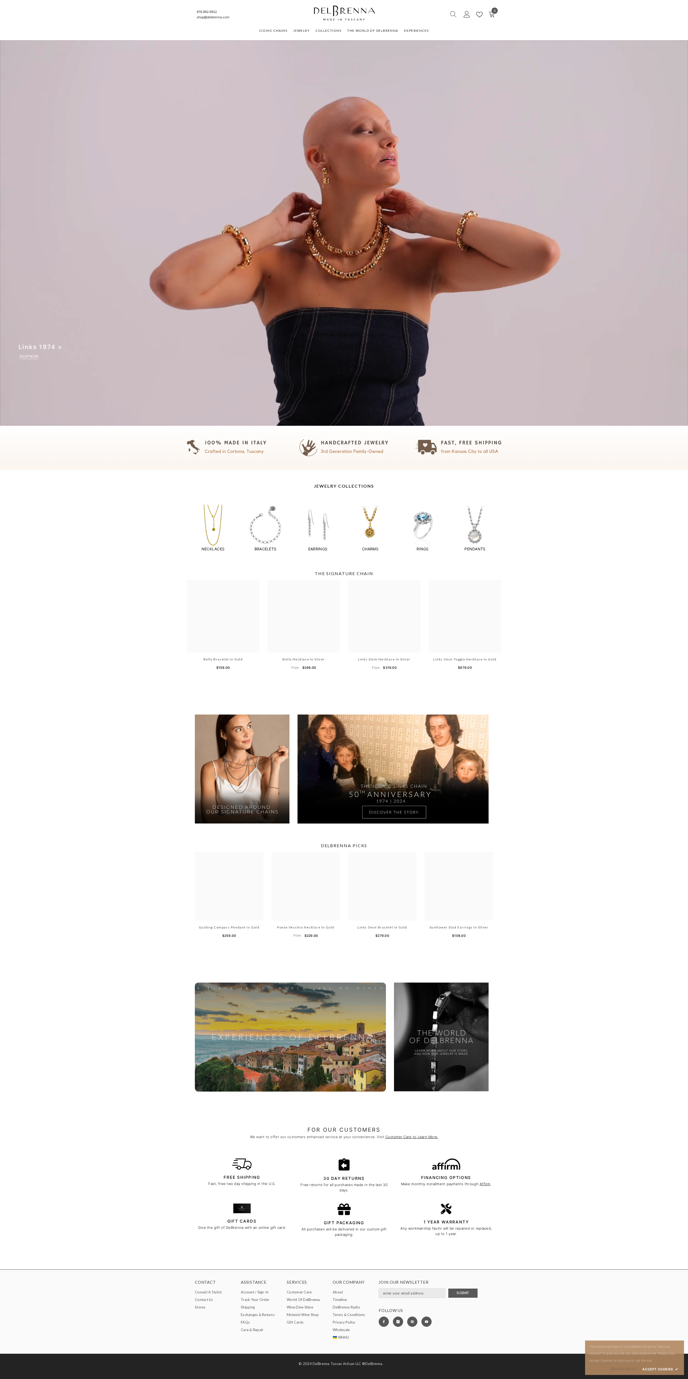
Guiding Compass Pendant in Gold (229, 927)
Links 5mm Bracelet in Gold (382, 927)
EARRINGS (317, 549)
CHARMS (370, 549)
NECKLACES (213, 549)
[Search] (434, 14)
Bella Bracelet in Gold (223, 659)
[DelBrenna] (213, 525)
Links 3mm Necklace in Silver (384, 659)
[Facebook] (384, 1322)
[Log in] (467, 14)
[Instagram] (398, 1322)
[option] (213, 527)
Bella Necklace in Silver (303, 659)
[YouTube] (426, 1322)
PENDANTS (474, 549)
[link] (344, 447)
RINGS (422, 549)
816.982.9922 (207, 12)
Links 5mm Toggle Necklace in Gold (465, 659)
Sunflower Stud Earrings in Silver (459, 927)
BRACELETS (265, 549)
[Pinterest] (412, 1322)
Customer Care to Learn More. (411, 1137)
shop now (29, 356)
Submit (463, 1293)
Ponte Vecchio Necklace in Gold (305, 927)
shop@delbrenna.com (213, 17)
